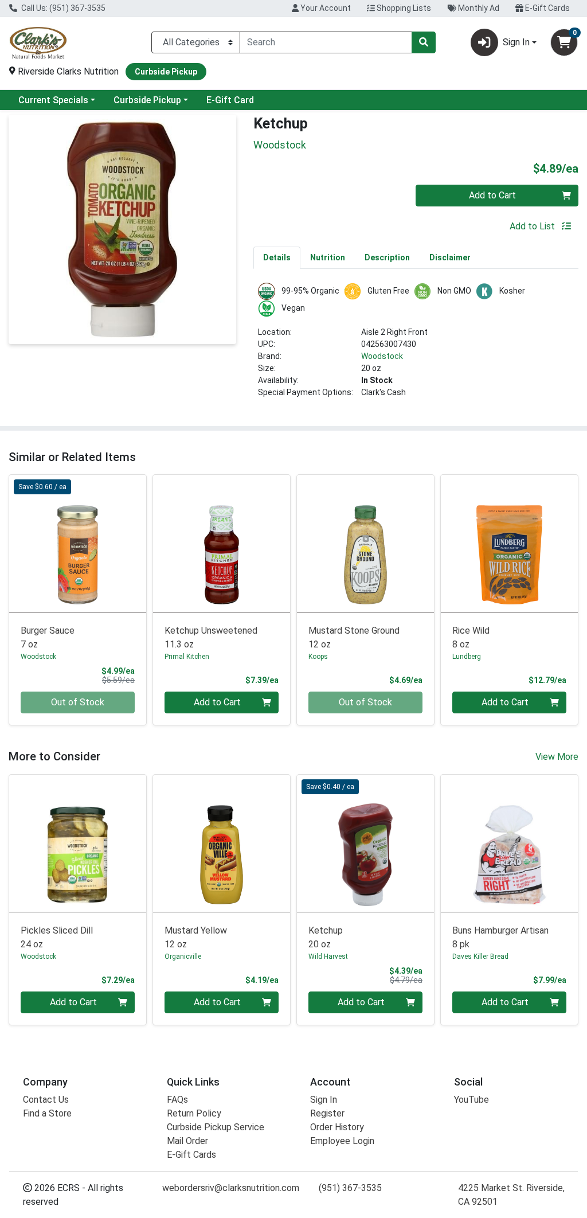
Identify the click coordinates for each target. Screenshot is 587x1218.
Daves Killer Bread (480, 956)
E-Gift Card (230, 100)
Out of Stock (77, 702)
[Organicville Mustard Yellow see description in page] (221, 843)
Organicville (183, 956)
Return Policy (194, 1113)
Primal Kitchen (187, 657)
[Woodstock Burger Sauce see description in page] (77, 543)
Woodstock (382, 356)
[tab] (276, 257)
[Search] (424, 42)
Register (327, 1113)
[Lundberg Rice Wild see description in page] (509, 543)
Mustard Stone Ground (354, 637)
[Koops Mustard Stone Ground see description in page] (365, 543)
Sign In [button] (516, 42)
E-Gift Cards (546, 8)
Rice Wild (471, 637)
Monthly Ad (477, 8)
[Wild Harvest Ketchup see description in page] (365, 843)
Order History (337, 1127)
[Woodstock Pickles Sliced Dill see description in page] (77, 843)
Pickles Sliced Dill (57, 937)
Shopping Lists (403, 8)
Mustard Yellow (196, 937)
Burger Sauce (48, 637)
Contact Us (46, 1099)
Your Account (325, 8)
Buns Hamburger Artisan (500, 937)
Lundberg (466, 657)
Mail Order (187, 1140)
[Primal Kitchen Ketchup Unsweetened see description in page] (221, 543)
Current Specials (53, 100)
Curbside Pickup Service (215, 1127)
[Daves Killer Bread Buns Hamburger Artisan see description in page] (509, 843)
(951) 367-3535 (350, 1187)
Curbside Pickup (147, 100)
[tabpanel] (415, 345)
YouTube (471, 1099)
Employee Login (342, 1140)
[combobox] (326, 42)
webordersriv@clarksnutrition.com (230, 1187)
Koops (318, 657)
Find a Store (47, 1113)
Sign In (323, 1099)
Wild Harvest (328, 956)
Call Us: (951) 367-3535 (62, 8)
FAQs (177, 1099)
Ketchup (325, 937)
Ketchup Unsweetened (211, 637)
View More (556, 756)
